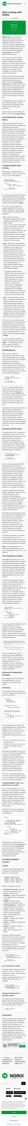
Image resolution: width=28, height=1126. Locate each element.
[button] (26, 1099)
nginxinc (9, 1092)
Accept (14, 1112)
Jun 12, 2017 (5, 18)
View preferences (14, 1120)
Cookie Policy (9, 1124)
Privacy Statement (17, 1124)
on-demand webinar (19, 113)
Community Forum (20, 1092)
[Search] (23, 1083)
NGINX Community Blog (14, 3)
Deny (14, 1116)
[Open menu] (25, 4)
